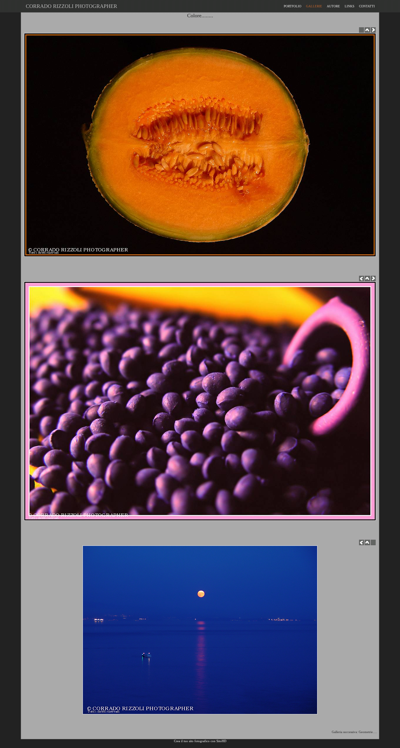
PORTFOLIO (292, 6)
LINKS (349, 6)
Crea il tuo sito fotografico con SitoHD (200, 741)
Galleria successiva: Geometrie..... (355, 732)
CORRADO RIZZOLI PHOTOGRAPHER (70, 6)
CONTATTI (367, 6)
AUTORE (333, 6)
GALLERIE (314, 6)
